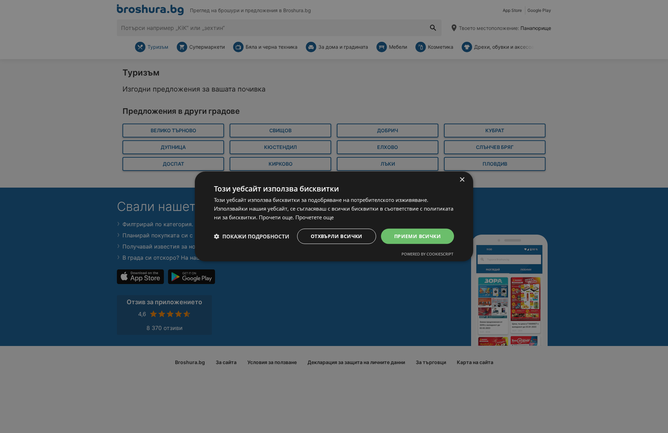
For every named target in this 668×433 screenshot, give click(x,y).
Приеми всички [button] (417, 236)
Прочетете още (314, 217)
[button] (251, 236)
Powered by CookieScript (427, 254)
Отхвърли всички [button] (337, 236)
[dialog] (334, 216)
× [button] (461, 179)
